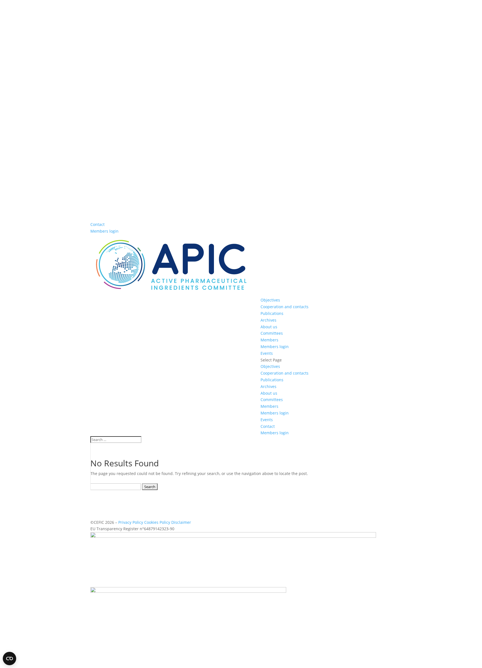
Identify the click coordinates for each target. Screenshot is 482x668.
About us (269, 326)
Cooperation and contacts (285, 306)
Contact (97, 224)
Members (269, 340)
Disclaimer (181, 522)
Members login (104, 231)
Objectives (270, 300)
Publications (272, 313)
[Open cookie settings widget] (9, 658)
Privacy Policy (130, 522)
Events (267, 353)
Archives (268, 320)
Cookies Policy (157, 522)
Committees (272, 333)
